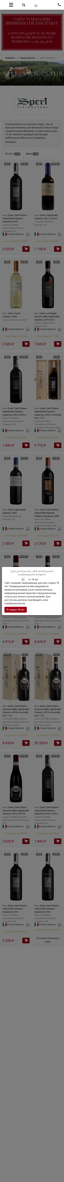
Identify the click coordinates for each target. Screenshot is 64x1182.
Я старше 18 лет (16, 609)
